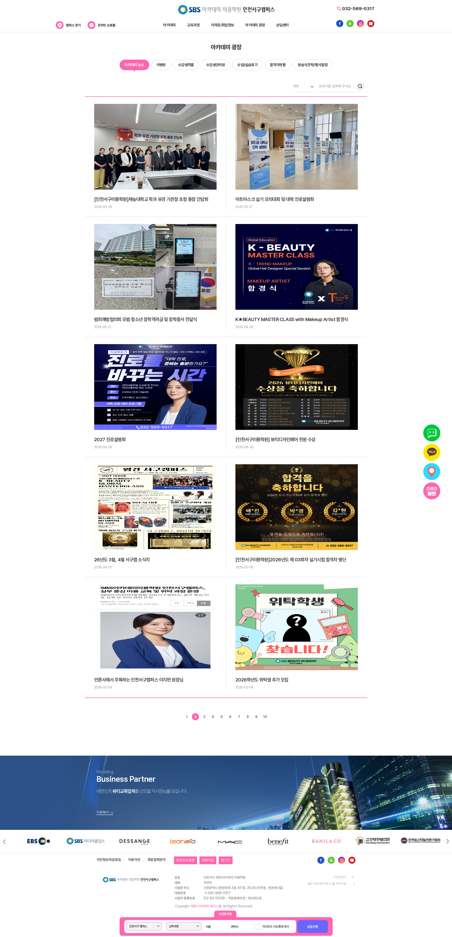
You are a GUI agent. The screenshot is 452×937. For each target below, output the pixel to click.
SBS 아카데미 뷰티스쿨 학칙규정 (326, 883)
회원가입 (208, 860)
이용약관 (134, 860)
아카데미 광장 (255, 25)
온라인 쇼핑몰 (106, 25)
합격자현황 (278, 65)
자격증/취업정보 (222, 25)
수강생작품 (186, 65)
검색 (360, 86)
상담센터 (282, 25)
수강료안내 (339, 877)
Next (448, 841)
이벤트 (161, 65)
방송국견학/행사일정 (312, 65)
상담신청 (312, 927)
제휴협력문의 (156, 860)
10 (265, 717)
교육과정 (193, 25)
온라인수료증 (185, 860)
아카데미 (169, 25)
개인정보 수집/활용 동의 (275, 926)
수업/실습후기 (247, 65)
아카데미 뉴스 (134, 65)
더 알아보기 (102, 812)
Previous (4, 841)
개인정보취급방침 (109, 860)
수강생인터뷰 (215, 65)
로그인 (225, 860)
